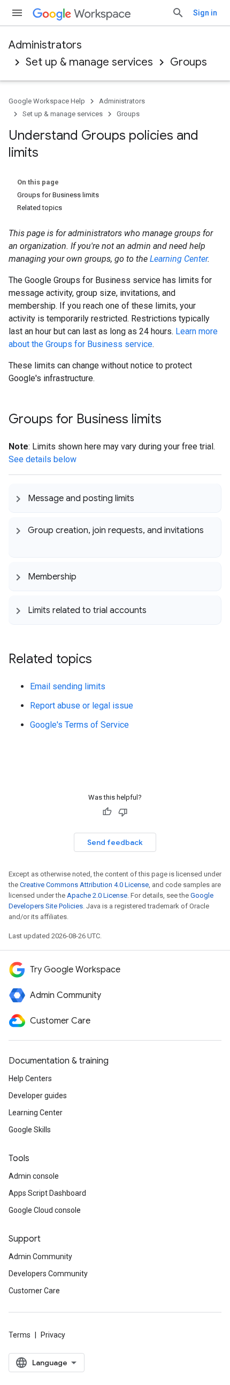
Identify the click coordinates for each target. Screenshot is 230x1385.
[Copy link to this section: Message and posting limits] (145, 498)
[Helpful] (107, 812)
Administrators (45, 45)
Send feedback (115, 842)
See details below (42, 459)
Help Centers (30, 1078)
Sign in (205, 13)
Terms (19, 1335)
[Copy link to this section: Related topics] (102, 660)
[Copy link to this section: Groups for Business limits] (172, 420)
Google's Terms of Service (79, 725)
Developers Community (48, 1273)
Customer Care (34, 1290)
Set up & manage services (89, 62)
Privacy (53, 1335)
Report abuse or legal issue (81, 705)
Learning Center (179, 259)
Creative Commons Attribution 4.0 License (84, 885)
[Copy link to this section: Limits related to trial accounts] (157, 609)
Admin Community (40, 1256)
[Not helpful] (123, 812)
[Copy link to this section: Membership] (87, 576)
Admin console (34, 1176)
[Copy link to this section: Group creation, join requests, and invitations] (23, 542)
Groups (188, 62)
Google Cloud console (45, 1210)
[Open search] (178, 12)
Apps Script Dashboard (47, 1193)
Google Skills (30, 1129)
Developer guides (38, 1095)
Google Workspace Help (47, 101)
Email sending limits (67, 686)
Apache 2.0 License (97, 895)
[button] (115, 498)
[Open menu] (17, 13)
